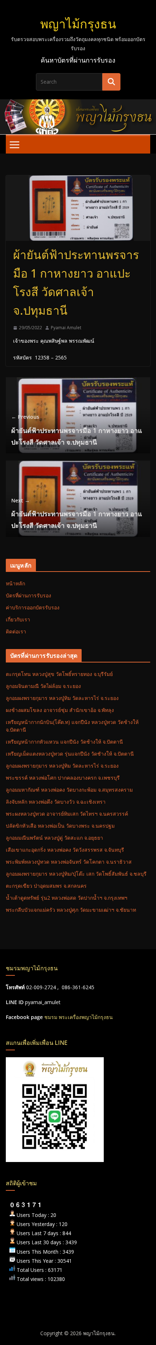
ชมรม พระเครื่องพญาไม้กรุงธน (78, 1017)
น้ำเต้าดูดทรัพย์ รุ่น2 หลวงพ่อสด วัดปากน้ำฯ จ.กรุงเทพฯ (66, 897)
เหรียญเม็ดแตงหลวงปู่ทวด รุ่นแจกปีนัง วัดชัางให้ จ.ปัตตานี (70, 753)
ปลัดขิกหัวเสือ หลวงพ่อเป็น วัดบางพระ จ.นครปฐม (60, 825)
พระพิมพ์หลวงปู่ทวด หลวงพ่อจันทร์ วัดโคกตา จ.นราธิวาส (69, 861)
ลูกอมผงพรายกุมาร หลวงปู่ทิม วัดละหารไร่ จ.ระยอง (62, 698)
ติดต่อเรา (16, 631)
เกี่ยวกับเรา (18, 619)
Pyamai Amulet (66, 328)
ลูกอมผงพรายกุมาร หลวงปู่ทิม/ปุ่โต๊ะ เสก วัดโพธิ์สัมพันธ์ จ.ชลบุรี (76, 873)
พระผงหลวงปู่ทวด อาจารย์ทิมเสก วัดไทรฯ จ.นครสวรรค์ (67, 813)
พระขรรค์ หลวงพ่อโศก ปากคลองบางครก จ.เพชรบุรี (63, 777)
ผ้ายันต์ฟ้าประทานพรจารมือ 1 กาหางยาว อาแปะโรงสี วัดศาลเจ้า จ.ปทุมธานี (76, 429)
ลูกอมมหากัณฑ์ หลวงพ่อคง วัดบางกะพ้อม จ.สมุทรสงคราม (69, 789)
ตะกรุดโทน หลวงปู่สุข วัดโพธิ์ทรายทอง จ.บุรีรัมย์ (59, 673)
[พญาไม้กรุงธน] (78, 104)
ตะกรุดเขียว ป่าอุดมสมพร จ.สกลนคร (46, 885)
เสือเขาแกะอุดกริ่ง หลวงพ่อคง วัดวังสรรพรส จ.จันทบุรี (65, 849)
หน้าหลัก (15, 583)
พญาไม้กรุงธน (78, 23)
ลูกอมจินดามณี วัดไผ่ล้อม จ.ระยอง (43, 686)
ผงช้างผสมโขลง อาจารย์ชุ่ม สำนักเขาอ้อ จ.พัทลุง (60, 710)
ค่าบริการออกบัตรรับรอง (32, 607)
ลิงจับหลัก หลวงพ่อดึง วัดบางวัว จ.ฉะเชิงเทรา (56, 801)
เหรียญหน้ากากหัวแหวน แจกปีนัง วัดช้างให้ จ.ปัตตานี (64, 741)
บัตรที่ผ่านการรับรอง (28, 595)
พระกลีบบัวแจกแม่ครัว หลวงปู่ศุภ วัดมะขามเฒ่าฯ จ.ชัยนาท (71, 909)
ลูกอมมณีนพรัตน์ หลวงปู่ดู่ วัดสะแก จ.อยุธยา (54, 837)
